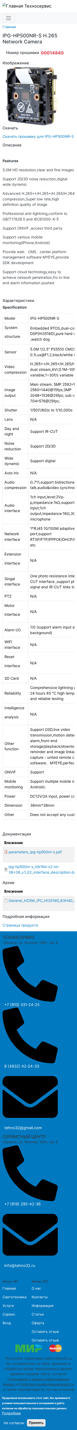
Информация (42, 1305)
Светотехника (15, 1297)
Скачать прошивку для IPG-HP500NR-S (38, 136)
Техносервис (37, 6)
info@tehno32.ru (19, 1265)
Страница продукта (20, 925)
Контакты (40, 1297)
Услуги (8, 1305)
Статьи (38, 1314)
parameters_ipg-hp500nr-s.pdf (35, 852)
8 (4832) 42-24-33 (21, 1066)
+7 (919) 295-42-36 (22, 1204)
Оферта (38, 1323)
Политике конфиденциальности (46, 1384)
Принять (36, 1423)
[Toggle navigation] (9, 18)
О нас (36, 1288)
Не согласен (14, 1423)
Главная (9, 27)
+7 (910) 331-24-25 (22, 1004)
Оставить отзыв (45, 1331)
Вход (7, 1323)
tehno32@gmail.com (23, 1127)
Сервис (9, 1314)
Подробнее (11, 1413)
